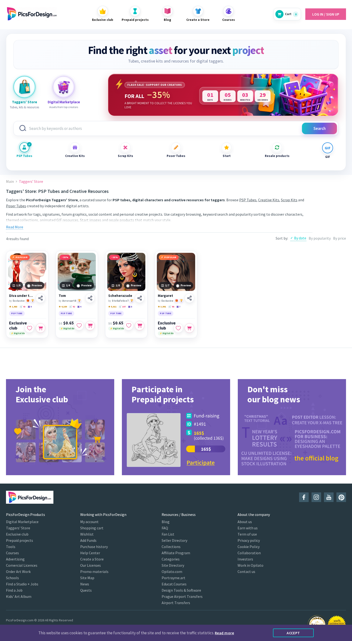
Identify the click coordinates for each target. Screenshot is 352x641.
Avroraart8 (69, 300)
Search (319, 128)
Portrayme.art (173, 577)
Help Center (90, 552)
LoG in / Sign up (325, 14)
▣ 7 (178, 306)
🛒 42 (72, 306)
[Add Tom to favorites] (79, 325)
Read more (224, 632)
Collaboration (249, 552)
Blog (166, 521)
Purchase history (94, 546)
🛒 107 (122, 306)
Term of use (247, 534)
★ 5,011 (112, 306)
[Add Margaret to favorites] (178, 328)
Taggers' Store (18, 528)
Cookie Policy (249, 546)
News (84, 584)
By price (339, 238)
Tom (62, 296)
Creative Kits (75, 156)
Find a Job (14, 590)
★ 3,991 (162, 306)
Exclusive (19, 300)
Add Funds (88, 540)
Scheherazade (120, 296)
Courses (12, 552)
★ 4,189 (63, 306)
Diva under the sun (21, 296)
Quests (86, 590)
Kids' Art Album (18, 596)
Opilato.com (172, 571)
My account (89, 521)
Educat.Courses (174, 584)
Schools (12, 577)
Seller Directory (174, 540)
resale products (121, 220)
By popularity (320, 238)
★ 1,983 (13, 306)
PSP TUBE (17, 313)
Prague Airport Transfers (182, 596)
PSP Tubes (24, 156)
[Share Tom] (90, 298)
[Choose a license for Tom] (90, 325)
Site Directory (173, 565)
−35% (65, 257)
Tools (10, 546)
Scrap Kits (125, 156)
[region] (223, 95)
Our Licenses (90, 565)
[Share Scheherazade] (139, 298)
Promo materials (94, 571)
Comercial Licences (21, 565)
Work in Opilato (250, 565)
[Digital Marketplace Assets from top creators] (64, 87)
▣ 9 (30, 306)
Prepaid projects (19, 540)
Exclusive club (18, 325)
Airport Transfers (176, 602)
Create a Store (92, 559)
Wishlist (87, 534)
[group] (60, 427)
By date (300, 238)
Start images (90, 220)
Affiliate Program (176, 552)
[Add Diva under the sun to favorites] (29, 328)
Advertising (15, 559)
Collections (171, 546)
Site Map (87, 577)
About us (245, 521)
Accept (293, 632)
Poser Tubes (176, 156)
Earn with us (248, 528)
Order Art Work (18, 571)
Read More (14, 227)
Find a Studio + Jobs (22, 584)
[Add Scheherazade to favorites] (128, 325)
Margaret (165, 296)
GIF (327, 157)
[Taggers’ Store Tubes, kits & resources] (24, 87)
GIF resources (67, 220)
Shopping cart (91, 528)
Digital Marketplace (22, 521)
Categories (171, 559)
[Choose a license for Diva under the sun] (40, 328)
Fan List (168, 534)
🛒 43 (22, 306)
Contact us (246, 571)
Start (227, 156)
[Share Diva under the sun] (40, 298)
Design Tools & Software (181, 590)
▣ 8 (130, 306)
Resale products (277, 156)
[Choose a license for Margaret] (189, 328)
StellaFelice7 (120, 300)
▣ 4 (79, 306)
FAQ (165, 528)
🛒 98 (171, 306)
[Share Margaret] (189, 298)
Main (10, 181)
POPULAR (22, 257)
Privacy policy (249, 540)
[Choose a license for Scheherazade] (139, 325)
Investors (245, 559)
